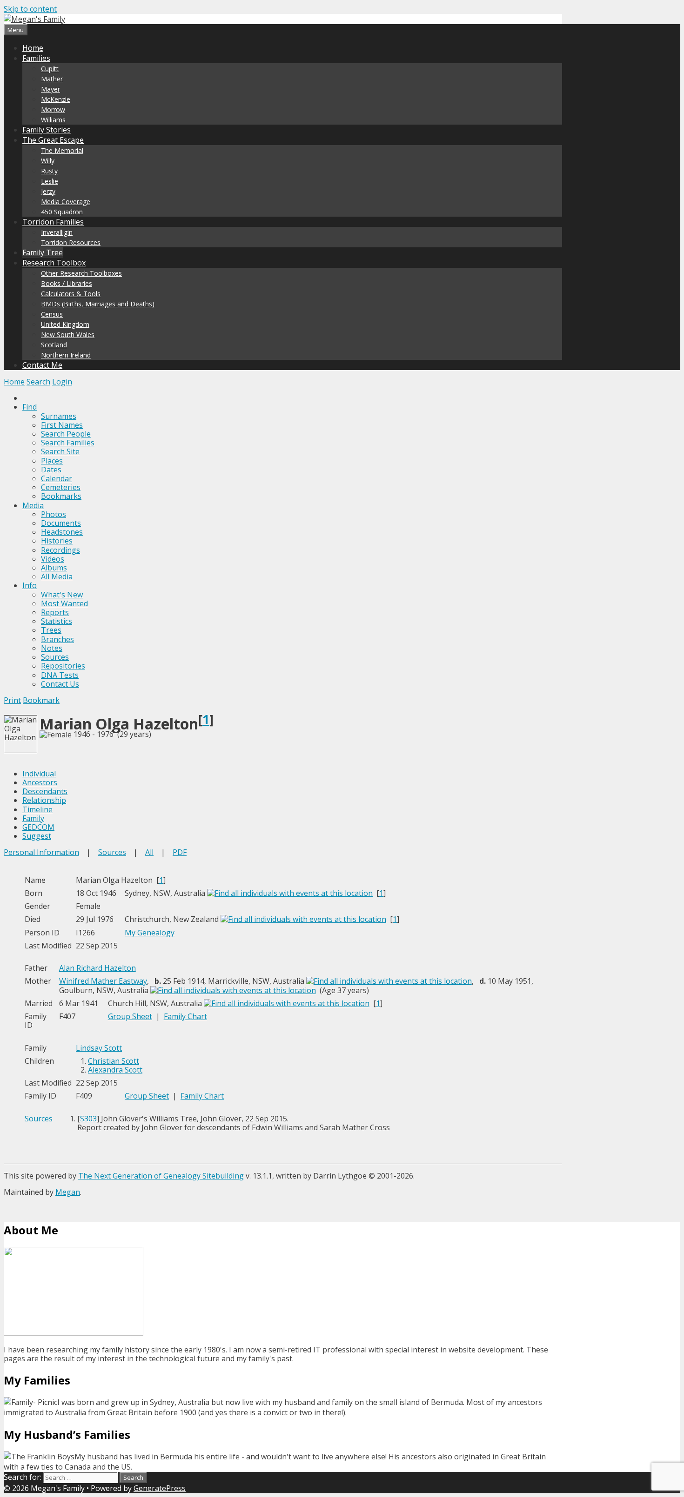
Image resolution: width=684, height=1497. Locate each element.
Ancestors (39, 782)
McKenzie (55, 99)
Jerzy (48, 191)
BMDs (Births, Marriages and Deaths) (97, 303)
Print (12, 700)
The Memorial (62, 150)
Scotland (54, 344)
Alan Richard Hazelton (97, 968)
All (149, 852)
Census (52, 314)
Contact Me (42, 365)
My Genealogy (149, 932)
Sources (112, 852)
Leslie (49, 181)
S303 (88, 1118)
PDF (180, 852)
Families (36, 58)
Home (32, 48)
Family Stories (46, 130)
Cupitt (50, 68)
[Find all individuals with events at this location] (290, 893)
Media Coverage (65, 201)
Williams (53, 119)
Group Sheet (130, 1016)
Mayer (50, 89)
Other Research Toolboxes (81, 273)
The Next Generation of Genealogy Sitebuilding (161, 1176)
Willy (47, 160)
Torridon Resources (71, 242)
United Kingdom (65, 324)
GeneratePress (160, 1488)
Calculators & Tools (71, 293)
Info (29, 585)
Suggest (36, 836)
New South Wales (67, 334)
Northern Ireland (66, 355)
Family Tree (42, 252)
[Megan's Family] (34, 19)
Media (33, 505)
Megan (67, 1192)
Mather (52, 78)
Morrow (53, 109)
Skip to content (30, 9)
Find (29, 407)
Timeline (37, 809)
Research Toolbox (54, 263)
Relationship (44, 800)
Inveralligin (57, 232)
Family (33, 818)
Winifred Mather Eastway (103, 981)
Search (38, 382)
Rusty (49, 170)
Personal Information (41, 852)
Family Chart (185, 1016)
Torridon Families (53, 222)
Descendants (44, 791)
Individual (39, 773)
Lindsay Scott (99, 1048)
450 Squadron (62, 211)
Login (62, 382)
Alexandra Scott (115, 1070)
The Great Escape (53, 140)
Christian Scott (113, 1061)
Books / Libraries (66, 283)
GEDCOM (38, 827)
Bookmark (41, 700)
